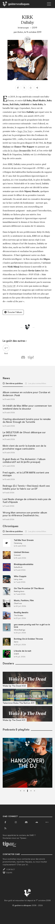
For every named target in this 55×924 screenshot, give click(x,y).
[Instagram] (15, 822)
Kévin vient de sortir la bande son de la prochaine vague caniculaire (24, 447)
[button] (20, 790)
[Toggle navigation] (49, 4)
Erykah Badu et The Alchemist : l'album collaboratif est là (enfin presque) (24, 460)
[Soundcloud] (36, 822)
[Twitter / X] (24, 87)
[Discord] (26, 822)
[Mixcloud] (47, 822)
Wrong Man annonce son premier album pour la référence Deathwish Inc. (25, 514)
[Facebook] (18, 87)
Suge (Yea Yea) (24, 131)
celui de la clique (17, 150)
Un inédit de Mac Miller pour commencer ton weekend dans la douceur (27, 407)
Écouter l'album (15, 312)
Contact (10, 869)
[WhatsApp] (30, 87)
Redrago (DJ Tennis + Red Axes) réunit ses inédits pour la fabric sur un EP (26, 487)
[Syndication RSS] (5, 828)
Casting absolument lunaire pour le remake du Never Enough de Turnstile (27, 420)
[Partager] (37, 87)
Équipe (9, 873)
